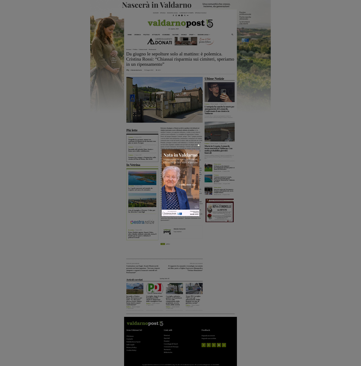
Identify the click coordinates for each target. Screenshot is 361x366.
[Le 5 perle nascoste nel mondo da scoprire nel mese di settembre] (142, 178)
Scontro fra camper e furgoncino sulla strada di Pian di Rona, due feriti (142, 158)
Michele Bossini (217, 171)
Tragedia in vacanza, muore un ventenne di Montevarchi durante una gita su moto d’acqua (142, 141)
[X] (215, 69)
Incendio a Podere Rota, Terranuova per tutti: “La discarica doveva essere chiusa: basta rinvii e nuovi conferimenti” (134, 300)
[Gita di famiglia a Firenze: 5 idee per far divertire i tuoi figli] (142, 200)
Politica (135, 49)
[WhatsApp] (228, 69)
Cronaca (128, 49)
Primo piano (217, 164)
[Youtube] (179, 15)
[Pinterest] (220, 69)
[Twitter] (184, 15)
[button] (232, 34)
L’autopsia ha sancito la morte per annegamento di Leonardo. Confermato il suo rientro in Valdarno (219, 110)
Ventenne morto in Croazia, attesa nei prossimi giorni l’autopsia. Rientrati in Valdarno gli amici (224, 179)
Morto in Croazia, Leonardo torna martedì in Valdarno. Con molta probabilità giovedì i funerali (218, 149)
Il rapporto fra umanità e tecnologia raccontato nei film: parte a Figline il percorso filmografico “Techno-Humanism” (185, 268)
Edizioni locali (143, 49)
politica (168, 244)
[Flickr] (187, 15)
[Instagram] (176, 15)
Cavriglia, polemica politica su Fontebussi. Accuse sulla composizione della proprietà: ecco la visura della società (174, 300)
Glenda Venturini (136, 70)
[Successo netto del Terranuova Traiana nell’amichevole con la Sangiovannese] (208, 191)
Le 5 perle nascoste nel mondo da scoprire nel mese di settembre (140, 189)
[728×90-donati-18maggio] (180, 41)
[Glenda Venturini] (128, 70)
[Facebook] (173, 15)
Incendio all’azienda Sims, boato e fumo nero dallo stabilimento (140, 150)
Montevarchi (152, 49)
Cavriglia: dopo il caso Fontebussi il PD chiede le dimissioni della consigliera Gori (154, 298)
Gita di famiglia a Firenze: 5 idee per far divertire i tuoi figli (141, 211)
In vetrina (131, 186)
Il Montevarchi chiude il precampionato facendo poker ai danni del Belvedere (224, 167)
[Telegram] (181, 15)
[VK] (224, 69)
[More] (233, 69)
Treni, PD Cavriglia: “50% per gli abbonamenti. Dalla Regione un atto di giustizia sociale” (193, 299)
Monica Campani (136, 306)
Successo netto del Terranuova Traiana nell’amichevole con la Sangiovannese (223, 191)
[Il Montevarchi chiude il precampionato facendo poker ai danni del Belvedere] (208, 167)
